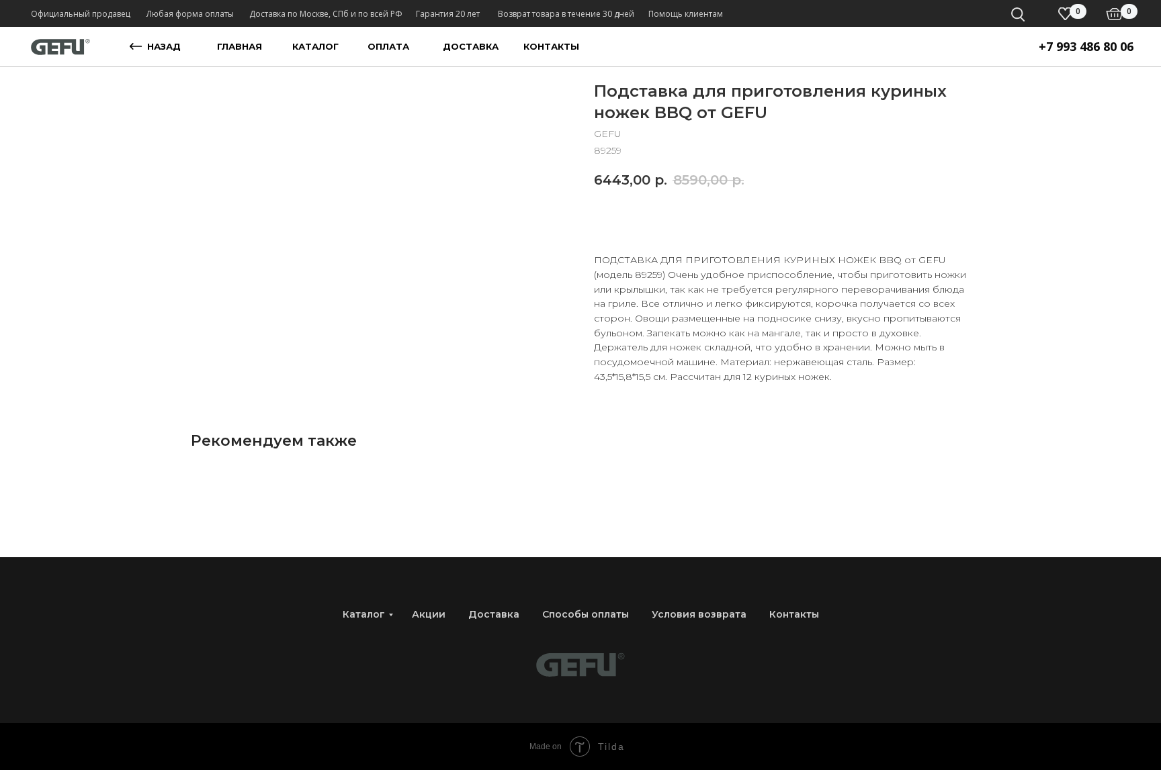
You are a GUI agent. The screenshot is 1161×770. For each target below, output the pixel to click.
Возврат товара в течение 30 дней (566, 13)
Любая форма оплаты (190, 13)
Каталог (364, 614)
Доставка (493, 614)
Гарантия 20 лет (448, 13)
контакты (551, 46)
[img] (1114, 14)
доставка (471, 46)
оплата (388, 46)
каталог (315, 46)
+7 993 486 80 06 (1086, 46)
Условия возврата (699, 614)
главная (239, 46)
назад (164, 46)
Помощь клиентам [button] (685, 13)
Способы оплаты (585, 614)
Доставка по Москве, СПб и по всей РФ (325, 13)
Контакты (794, 614)
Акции (428, 614)
